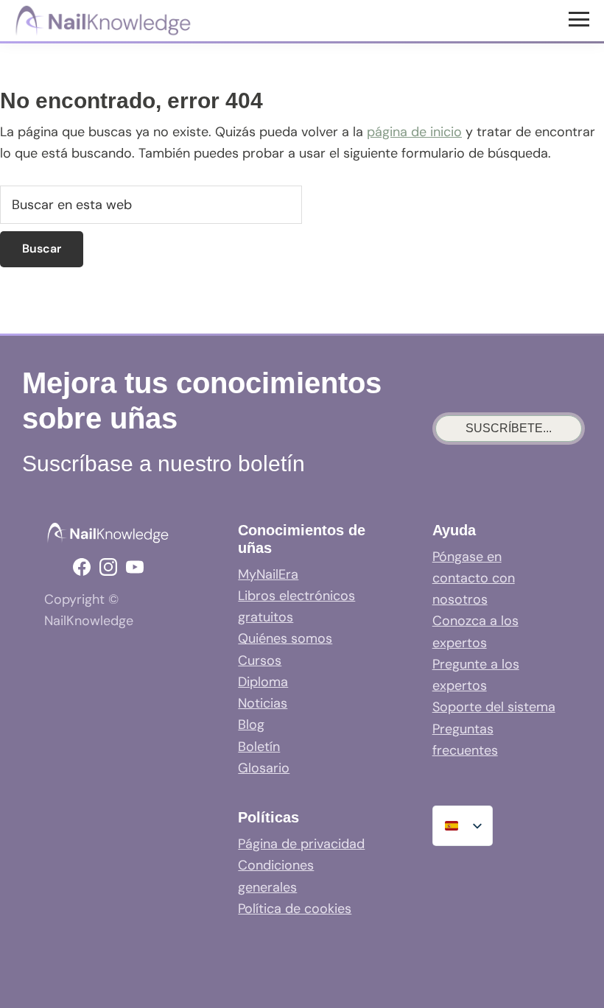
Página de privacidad (301, 844)
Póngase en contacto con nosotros (473, 578)
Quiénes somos (285, 638)
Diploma (263, 682)
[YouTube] (135, 567)
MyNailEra (268, 574)
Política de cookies (294, 908)
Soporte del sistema (493, 707)
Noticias (262, 703)
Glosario (263, 768)
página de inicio (414, 132)
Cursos (259, 660)
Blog (251, 724)
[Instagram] (108, 567)
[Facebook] (82, 567)
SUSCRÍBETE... (509, 428)
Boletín (259, 746)
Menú (581, 18)
